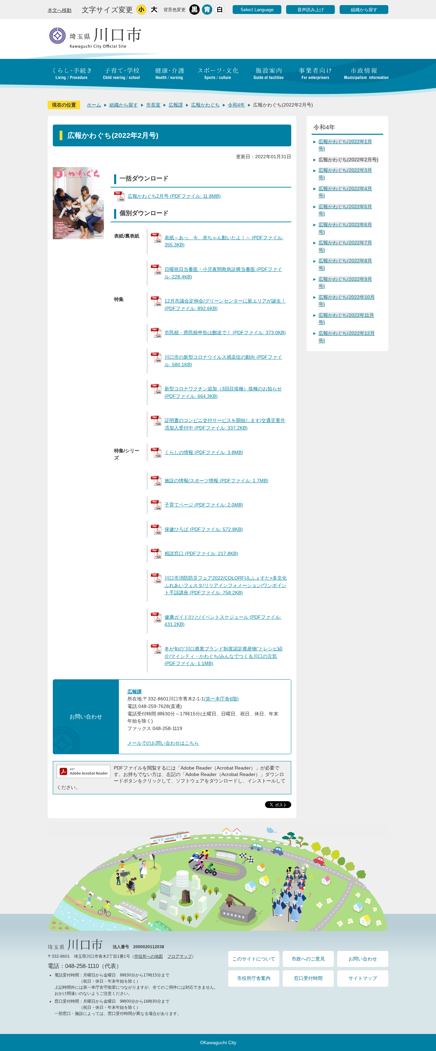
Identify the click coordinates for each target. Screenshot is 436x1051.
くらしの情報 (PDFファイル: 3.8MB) (204, 452)
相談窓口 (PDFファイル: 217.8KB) (201, 553)
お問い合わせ (362, 958)
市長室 (153, 105)
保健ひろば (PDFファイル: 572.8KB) (204, 529)
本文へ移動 (60, 10)
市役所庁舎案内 (253, 978)
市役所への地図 (148, 956)
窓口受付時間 (308, 978)
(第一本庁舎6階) (221, 698)
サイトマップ (362, 978)
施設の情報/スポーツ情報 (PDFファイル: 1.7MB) (216, 480)
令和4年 (236, 105)
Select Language (257, 9)
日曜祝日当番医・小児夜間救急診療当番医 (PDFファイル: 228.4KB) (223, 272)
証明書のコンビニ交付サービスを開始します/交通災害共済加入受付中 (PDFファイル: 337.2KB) (225, 424)
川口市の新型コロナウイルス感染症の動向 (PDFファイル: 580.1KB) (223, 360)
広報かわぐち (205, 105)
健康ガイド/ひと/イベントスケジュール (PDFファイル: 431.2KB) (223, 620)
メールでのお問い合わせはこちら (163, 743)
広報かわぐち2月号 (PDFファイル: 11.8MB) (174, 196)
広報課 (176, 105)
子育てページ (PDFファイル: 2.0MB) (204, 504)
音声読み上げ (310, 9)
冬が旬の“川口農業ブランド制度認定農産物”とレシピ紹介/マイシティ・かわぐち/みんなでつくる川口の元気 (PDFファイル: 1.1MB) (223, 656)
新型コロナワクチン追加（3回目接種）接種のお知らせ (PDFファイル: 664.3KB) (223, 392)
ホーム (94, 105)
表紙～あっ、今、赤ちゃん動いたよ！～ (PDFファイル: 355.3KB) (224, 241)
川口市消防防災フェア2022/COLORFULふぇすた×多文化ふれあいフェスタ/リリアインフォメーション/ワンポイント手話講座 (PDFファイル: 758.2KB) (226, 585)
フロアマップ (179, 956)
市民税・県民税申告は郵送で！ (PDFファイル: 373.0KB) (225, 332)
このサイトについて (253, 958)
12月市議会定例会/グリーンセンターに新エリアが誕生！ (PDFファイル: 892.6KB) (225, 304)
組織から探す (364, 9)
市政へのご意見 (308, 958)
